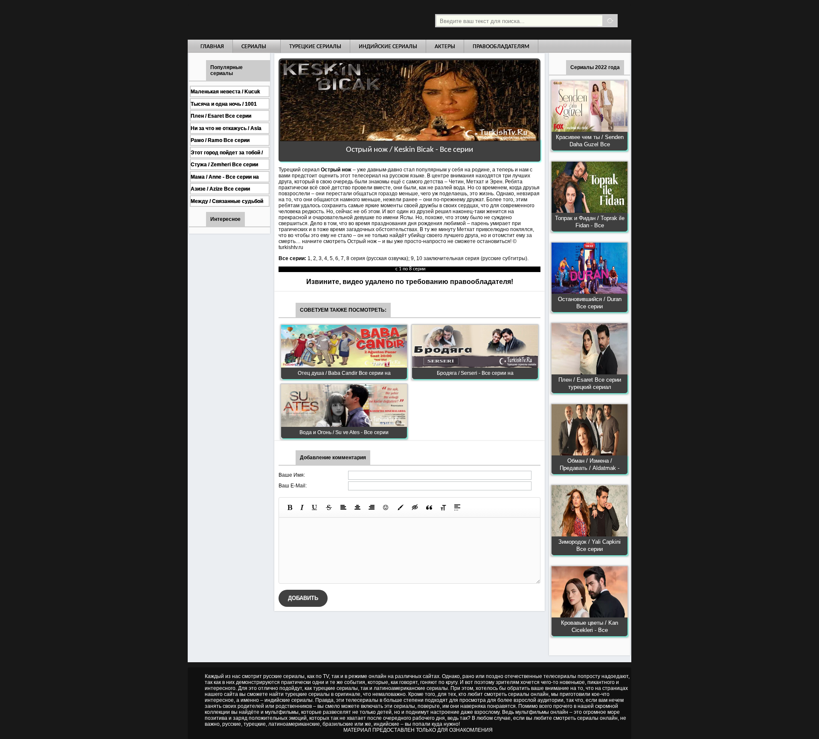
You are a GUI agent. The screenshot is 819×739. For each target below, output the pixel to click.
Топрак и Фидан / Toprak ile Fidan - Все (589, 222)
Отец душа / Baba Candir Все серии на (344, 373)
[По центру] (357, 507)
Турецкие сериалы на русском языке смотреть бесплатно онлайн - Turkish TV (266, 20)
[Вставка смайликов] (386, 507)
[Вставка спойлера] (457, 507)
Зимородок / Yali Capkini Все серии (589, 545)
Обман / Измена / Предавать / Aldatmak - (589, 464)
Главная (212, 46)
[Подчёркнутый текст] (315, 507)
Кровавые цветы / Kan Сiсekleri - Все (589, 626)
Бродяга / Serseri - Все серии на (475, 373)
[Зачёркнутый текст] (329, 507)
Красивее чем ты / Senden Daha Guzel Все (590, 141)
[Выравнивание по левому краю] (343, 507)
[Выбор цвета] (400, 507)
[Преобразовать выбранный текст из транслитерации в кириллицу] (443, 507)
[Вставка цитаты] (429, 507)
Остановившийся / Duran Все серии (590, 303)
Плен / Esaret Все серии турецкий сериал (589, 383)
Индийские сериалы (388, 46)
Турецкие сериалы (315, 46)
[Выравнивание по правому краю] (371, 507)
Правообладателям (501, 46)
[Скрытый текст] (415, 507)
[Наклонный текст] (302, 507)
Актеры (445, 46)
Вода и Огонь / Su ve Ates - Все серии (344, 432)
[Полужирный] (289, 507)
